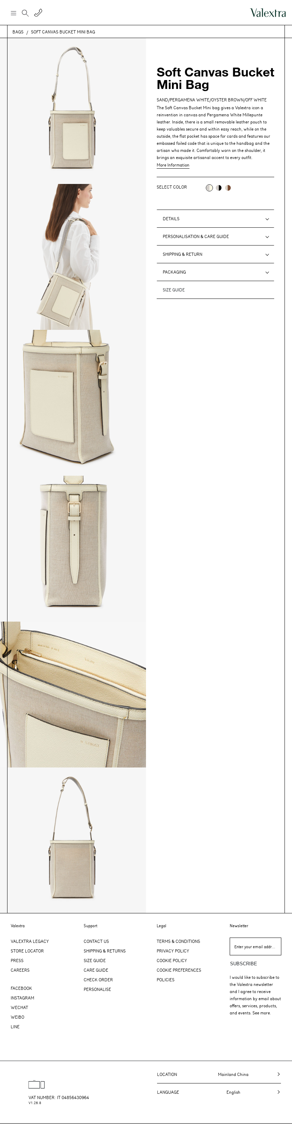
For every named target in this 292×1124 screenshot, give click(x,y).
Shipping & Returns (105, 951)
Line (15, 1026)
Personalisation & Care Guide (196, 236)
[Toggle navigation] (13, 13)
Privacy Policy (173, 951)
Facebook (21, 988)
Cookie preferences (179, 970)
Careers (20, 970)
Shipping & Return (182, 254)
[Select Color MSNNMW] (218, 188)
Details (171, 218)
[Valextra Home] (268, 12)
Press (17, 960)
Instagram (22, 997)
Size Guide (95, 960)
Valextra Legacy (30, 941)
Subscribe (243, 963)
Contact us (96, 941)
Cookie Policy (172, 960)
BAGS (18, 31)
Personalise (97, 989)
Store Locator (27, 951)
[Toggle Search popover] (25, 14)
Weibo (17, 1017)
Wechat (19, 1007)
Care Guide (96, 970)
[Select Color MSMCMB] (228, 188)
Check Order (98, 979)
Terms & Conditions (178, 941)
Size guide (174, 289)
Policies (165, 979)
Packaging (174, 272)
